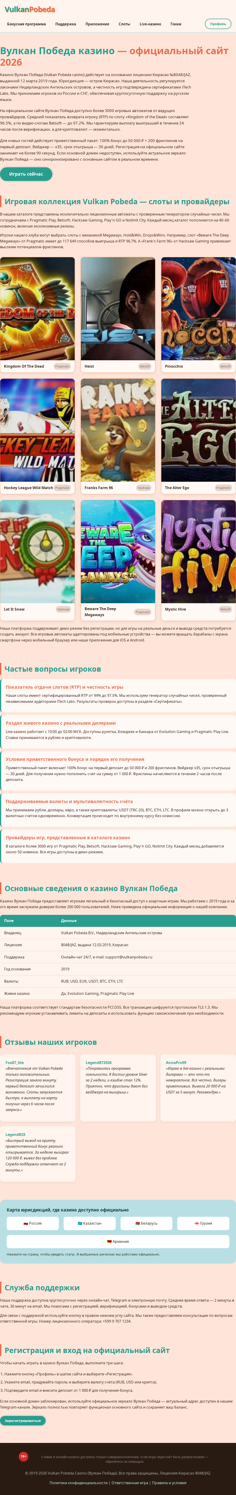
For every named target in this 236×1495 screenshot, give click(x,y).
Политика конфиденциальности (79, 1482)
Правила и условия (169, 1482)
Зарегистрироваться (23, 1420)
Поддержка (65, 24)
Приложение (97, 24)
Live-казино (150, 24)
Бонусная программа (26, 24)
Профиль (218, 24)
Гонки (176, 24)
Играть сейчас (26, 174)
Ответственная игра (130, 1482)
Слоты (124, 24)
